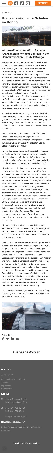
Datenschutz (6, 389)
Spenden (43, 3)
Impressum (6, 385)
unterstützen (13, 379)
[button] (4, 448)
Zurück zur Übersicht (27, 352)
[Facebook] (16, 5)
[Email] (18, 339)
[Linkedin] (13, 339)
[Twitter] (22, 5)
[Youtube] (28, 5)
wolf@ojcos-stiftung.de (15, 417)
